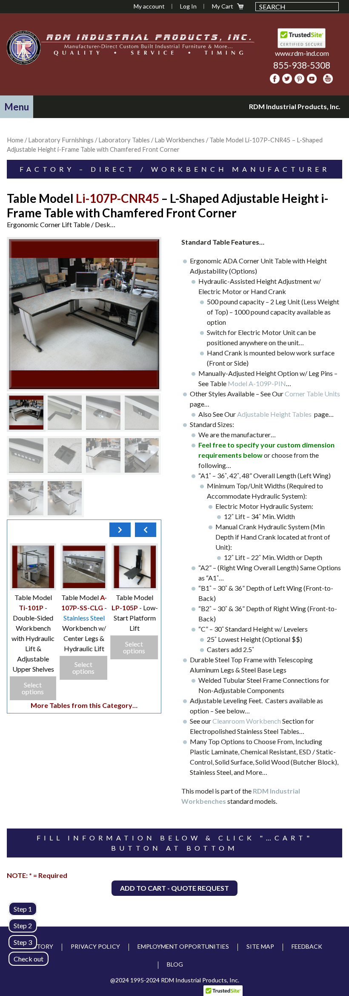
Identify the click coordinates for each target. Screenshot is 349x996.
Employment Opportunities (183, 946)
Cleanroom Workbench (246, 721)
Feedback (307, 946)
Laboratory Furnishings (61, 140)
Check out (28, 959)
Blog (175, 964)
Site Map (260, 946)
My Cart (222, 6)
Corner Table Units (312, 394)
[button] (16, 106)
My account (149, 6)
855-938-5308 (301, 65)
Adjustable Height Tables (275, 414)
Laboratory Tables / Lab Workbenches (151, 140)
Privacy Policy (95, 946)
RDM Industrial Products (23, 47)
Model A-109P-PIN (257, 383)
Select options (134, 647)
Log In (188, 6)
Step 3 (23, 942)
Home (15, 140)
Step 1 (23, 909)
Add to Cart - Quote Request (174, 888)
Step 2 (23, 925)
